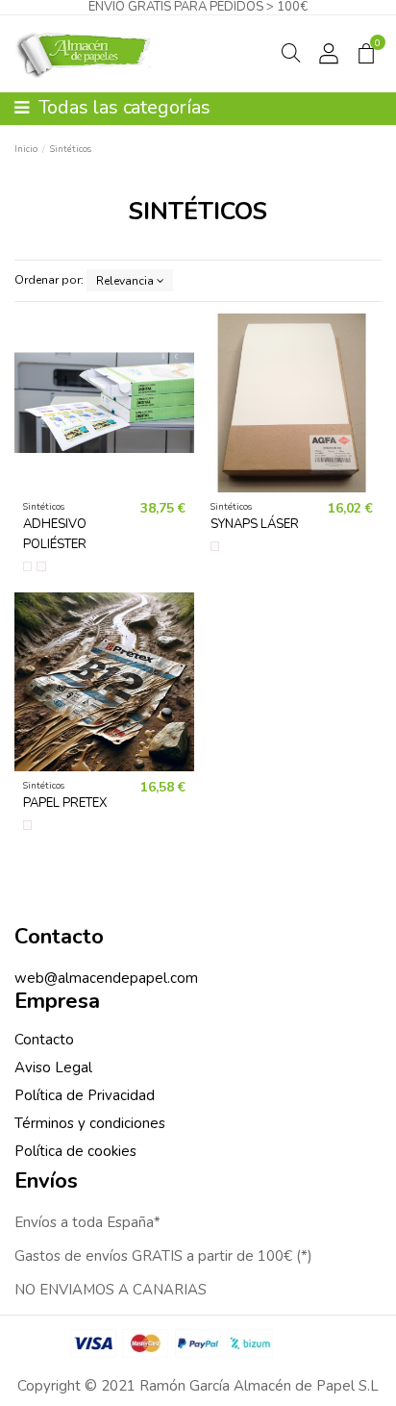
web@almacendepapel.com (106, 978)
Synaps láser (254, 524)
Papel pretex (65, 803)
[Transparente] (28, 566)
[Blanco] (41, 566)
